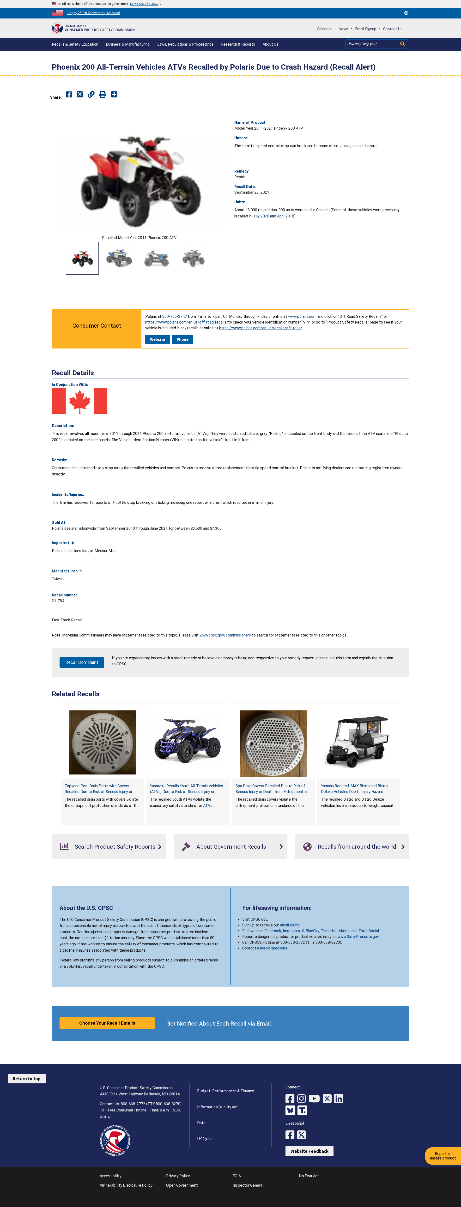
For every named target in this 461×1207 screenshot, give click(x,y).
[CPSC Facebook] (291, 1099)
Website (157, 339)
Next (221, 258)
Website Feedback (309, 1151)
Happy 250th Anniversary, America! (93, 13)
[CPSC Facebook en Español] (291, 1135)
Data (201, 1122)
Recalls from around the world (357, 846)
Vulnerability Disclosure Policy (126, 1185)
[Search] (403, 44)
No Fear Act (309, 1175)
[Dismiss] (406, 13)
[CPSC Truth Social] (303, 1110)
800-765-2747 (174, 316)
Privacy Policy (178, 1175)
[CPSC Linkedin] (340, 1099)
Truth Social (368, 931)
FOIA (237, 1175)
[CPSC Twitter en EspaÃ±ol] (303, 1135)
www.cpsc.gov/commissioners (225, 635)
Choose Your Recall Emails (107, 1023)
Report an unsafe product (443, 1155)
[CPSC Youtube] (316, 1099)
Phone (182, 339)
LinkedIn (343, 931)
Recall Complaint (82, 662)
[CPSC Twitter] (328, 1099)
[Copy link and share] (91, 94)
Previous (57, 258)
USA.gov (204, 1138)
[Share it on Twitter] (79, 94)
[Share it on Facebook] (69, 94)
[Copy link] (114, 94)
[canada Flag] (80, 401)
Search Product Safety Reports (115, 846)
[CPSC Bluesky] (291, 1110)
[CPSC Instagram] (303, 1099)
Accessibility (110, 1175)
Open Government (182, 1185)
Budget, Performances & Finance (225, 1090)
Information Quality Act (217, 1107)
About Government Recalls (231, 846)
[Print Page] (103, 94)
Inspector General (248, 1185)
